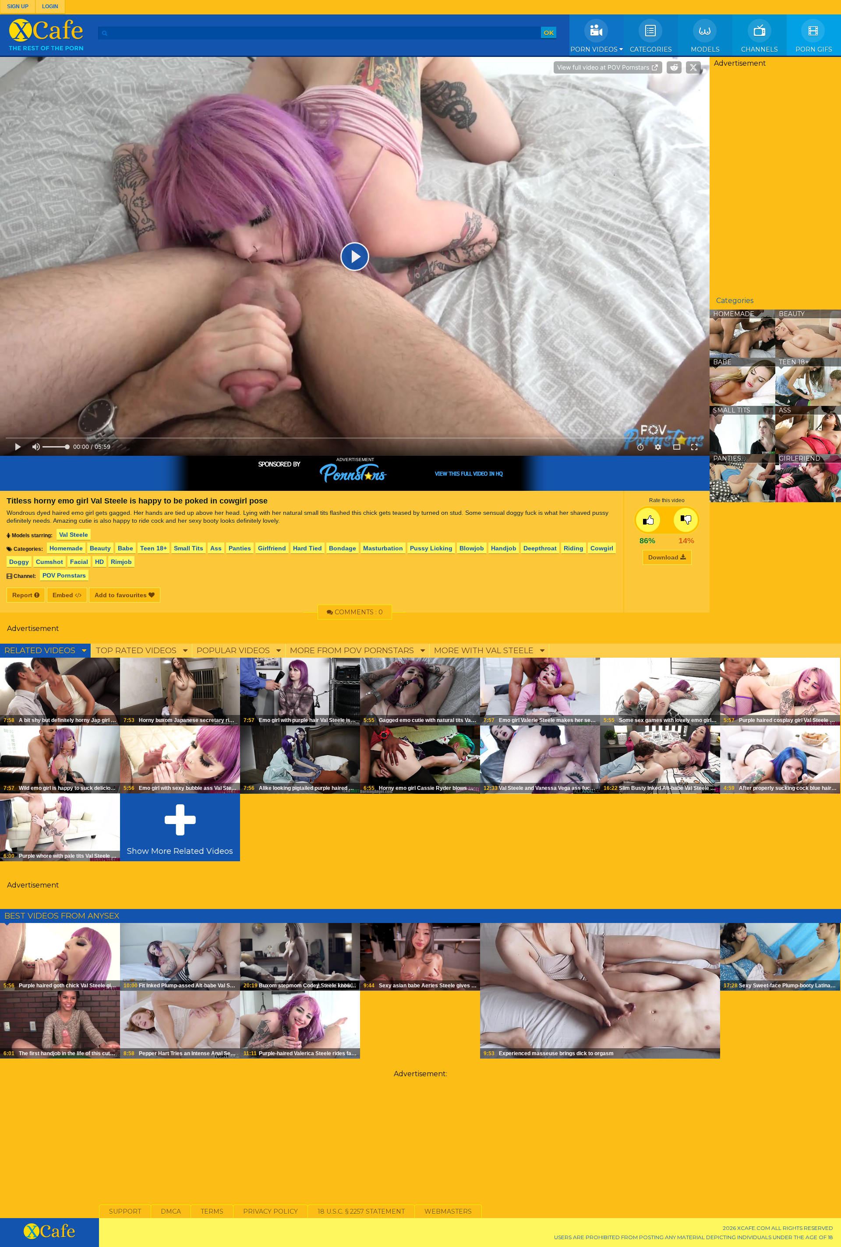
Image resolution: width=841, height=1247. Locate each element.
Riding (573, 548)
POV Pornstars (64, 575)
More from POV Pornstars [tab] (353, 650)
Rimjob (121, 561)
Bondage (342, 548)
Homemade (66, 548)
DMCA (171, 1211)
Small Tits (188, 548)
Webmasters (448, 1211)
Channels (759, 49)
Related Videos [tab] (41, 650)
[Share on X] (693, 67)
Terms (212, 1211)
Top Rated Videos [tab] (137, 650)
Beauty (100, 548)
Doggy (19, 561)
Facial (79, 561)
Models (705, 49)
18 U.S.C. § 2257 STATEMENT (361, 1211)
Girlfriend (272, 548)
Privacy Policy (270, 1211)
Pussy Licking (431, 548)
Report (23, 595)
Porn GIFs (813, 49)
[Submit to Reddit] (674, 67)
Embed (64, 595)
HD (99, 561)
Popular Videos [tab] (234, 650)
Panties (240, 548)
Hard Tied (307, 548)
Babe (125, 548)
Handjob (503, 548)
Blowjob (471, 548)
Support (125, 1211)
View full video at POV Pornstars (604, 67)
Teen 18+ (153, 548)
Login (50, 7)
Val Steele (73, 534)
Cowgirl (601, 548)
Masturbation (383, 548)
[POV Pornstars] (355, 473)
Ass (216, 548)
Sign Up (17, 7)
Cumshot (49, 561)
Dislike (686, 520)
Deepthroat (540, 548)
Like (648, 520)
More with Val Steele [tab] (485, 650)
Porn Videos (594, 49)
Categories (651, 49)
